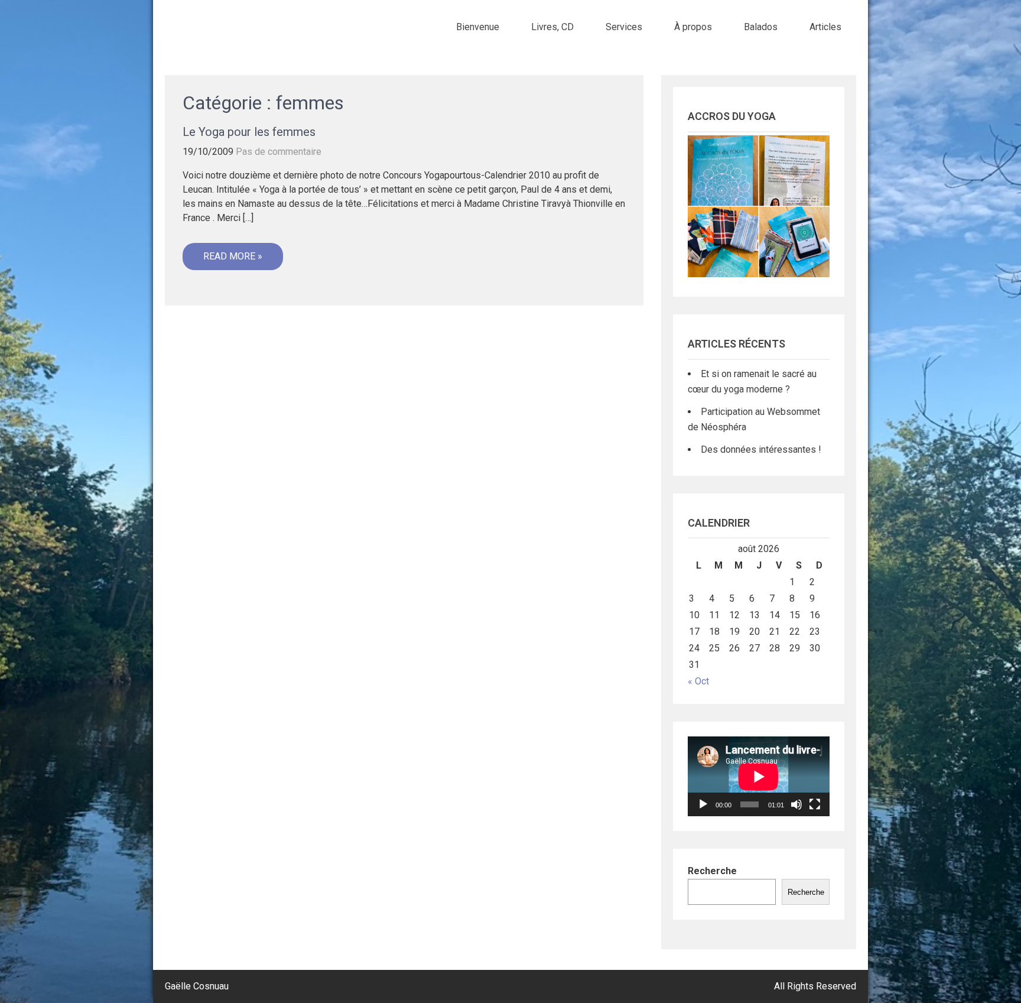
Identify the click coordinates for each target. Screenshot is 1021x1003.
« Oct (698, 681)
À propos (693, 27)
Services (624, 27)
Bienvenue (477, 27)
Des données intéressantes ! (761, 449)
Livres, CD (552, 27)
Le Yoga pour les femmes (249, 132)
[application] (759, 776)
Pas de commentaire (278, 151)
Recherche (712, 871)
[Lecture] (703, 804)
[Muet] (796, 804)
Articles (825, 27)
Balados (761, 27)
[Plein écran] (815, 804)
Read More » (232, 256)
